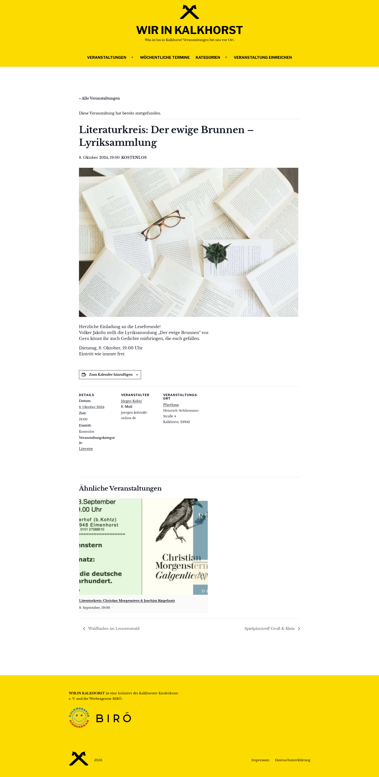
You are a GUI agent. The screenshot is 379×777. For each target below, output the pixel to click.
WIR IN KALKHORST (189, 30)
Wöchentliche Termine (165, 57)
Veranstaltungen (106, 57)
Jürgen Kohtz (131, 401)
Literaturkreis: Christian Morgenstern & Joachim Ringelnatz (127, 601)
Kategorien (208, 57)
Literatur (86, 449)
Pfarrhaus (171, 405)
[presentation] (143, 546)
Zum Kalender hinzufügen (110, 375)
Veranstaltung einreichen (263, 57)
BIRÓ (117, 699)
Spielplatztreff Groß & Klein (270, 628)
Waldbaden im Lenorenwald (113, 628)
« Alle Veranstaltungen (99, 98)
